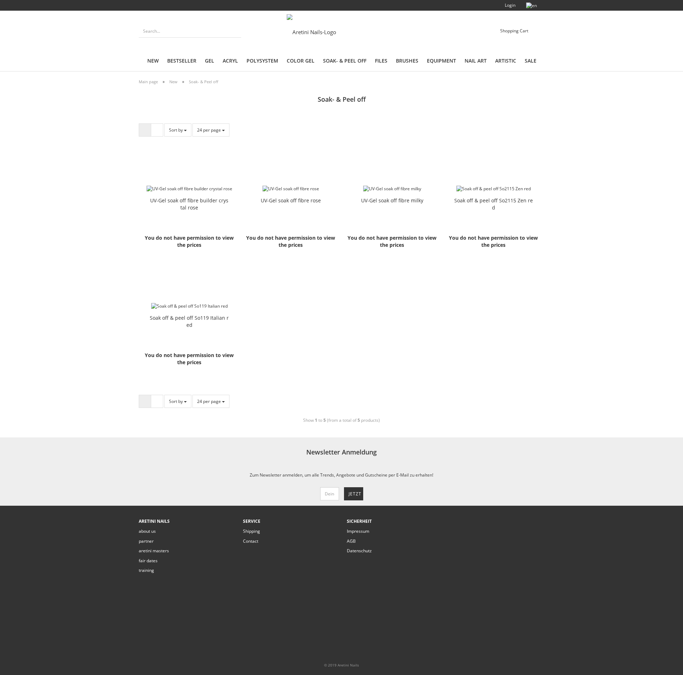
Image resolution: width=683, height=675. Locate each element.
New (153, 60)
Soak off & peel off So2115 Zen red (493, 204)
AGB (351, 541)
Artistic (505, 60)
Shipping (251, 531)
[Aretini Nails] (324, 32)
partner (146, 541)
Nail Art (476, 60)
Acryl (230, 60)
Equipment (441, 60)
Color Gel (300, 60)
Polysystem (262, 60)
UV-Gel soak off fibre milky (392, 200)
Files (381, 60)
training (146, 570)
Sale (530, 60)
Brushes (407, 60)
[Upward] (663, 664)
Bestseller (181, 60)
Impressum (358, 531)
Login (509, 5)
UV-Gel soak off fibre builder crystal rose (189, 204)
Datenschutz (359, 551)
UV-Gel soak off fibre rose (291, 200)
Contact (250, 541)
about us (147, 531)
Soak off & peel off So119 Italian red (189, 321)
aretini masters (154, 551)
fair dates (148, 561)
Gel (209, 60)
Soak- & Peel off (344, 60)
